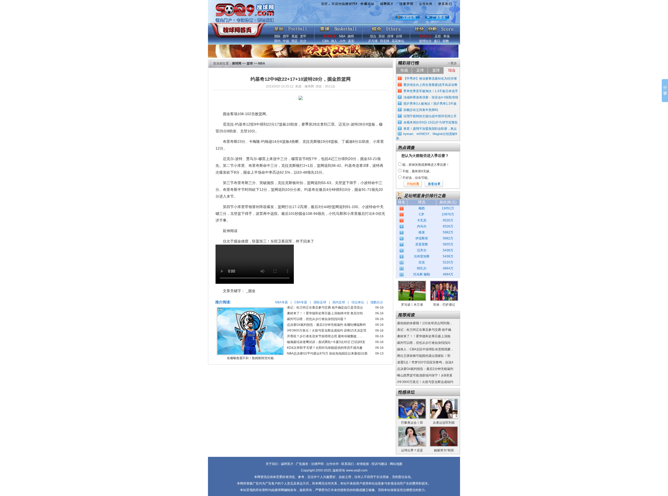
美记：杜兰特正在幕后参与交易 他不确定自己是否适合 (325, 307)
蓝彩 (351, 41)
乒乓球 (373, 41)
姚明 (351, 36)
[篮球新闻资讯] (338, 27)
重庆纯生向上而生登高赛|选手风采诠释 (430, 85)
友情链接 (362, 464)
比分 (303, 41)
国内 (277, 41)
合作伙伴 (332, 464)
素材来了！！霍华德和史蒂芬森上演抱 (423, 336)
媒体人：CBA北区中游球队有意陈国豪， (425, 349)
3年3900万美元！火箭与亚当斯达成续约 (425, 382)
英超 (294, 36)
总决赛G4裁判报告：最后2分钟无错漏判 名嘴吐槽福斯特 (326, 325)
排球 (390, 36)
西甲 (286, 36)
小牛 (342, 41)
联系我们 (347, 464)
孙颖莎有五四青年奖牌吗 (420, 110)
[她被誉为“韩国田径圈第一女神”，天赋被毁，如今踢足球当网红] (444, 428)
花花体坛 (398, 41)
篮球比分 (425, 41)
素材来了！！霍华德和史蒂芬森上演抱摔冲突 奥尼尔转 (325, 313)
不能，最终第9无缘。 (417, 171)
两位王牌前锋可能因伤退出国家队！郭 (423, 356)
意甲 (303, 36)
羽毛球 (384, 41)
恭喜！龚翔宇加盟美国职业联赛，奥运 (430, 129)
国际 (277, 36)
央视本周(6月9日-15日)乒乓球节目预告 (430, 122)
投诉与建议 (379, 464)
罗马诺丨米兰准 (412, 304)
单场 (446, 36)
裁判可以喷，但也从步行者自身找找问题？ (317, 319)
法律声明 (317, 464)
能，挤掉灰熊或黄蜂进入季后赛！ (425, 165)
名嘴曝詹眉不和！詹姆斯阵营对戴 (250, 358)
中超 (286, 41)
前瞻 (446, 41)
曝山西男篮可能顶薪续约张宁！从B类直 (424, 375)
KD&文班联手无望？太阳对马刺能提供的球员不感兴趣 (324, 348)
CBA (325, 41)
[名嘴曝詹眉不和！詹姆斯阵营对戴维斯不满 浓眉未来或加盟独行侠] (250, 309)
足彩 (438, 36)
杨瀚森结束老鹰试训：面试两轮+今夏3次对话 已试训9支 (326, 342)
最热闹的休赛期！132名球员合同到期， (425, 323)
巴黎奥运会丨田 (412, 422)
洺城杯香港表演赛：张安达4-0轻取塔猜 (430, 97)
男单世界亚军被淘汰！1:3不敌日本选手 (430, 91)
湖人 (334, 41)
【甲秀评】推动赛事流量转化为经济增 (430, 78)
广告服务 (302, 464)
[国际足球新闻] (290, 27)
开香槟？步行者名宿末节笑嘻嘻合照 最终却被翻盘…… (325, 336)
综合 (373, 36)
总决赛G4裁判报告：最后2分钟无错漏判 (425, 369)
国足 (294, 41)
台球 (399, 36)
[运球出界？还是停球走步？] (412, 428)
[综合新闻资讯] (386, 27)
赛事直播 (329, 36)
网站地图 (396, 464)
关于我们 (272, 464)
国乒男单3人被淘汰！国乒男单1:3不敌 (430, 103)
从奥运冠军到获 (444, 422)
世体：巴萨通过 (444, 304)
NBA (342, 36)
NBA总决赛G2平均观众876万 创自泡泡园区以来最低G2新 (327, 353)
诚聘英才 (287, 464)
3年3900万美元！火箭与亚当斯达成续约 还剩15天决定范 (326, 330)
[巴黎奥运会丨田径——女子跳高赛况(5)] (412, 400)
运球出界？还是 (412, 450)
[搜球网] (237, 28)
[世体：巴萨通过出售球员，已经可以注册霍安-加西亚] (444, 282)
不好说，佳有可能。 (416, 178)
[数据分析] (434, 27)
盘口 (437, 41)
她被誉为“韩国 (444, 450)
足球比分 (425, 36)
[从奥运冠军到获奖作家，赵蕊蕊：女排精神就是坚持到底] (444, 400)
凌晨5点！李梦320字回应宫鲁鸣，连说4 (425, 362)
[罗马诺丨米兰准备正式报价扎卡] (412, 282)
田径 (382, 36)
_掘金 (250, 291)
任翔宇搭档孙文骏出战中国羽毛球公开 (430, 116)
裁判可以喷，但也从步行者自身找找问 (423, 343)
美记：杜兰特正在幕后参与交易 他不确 (424, 330)
